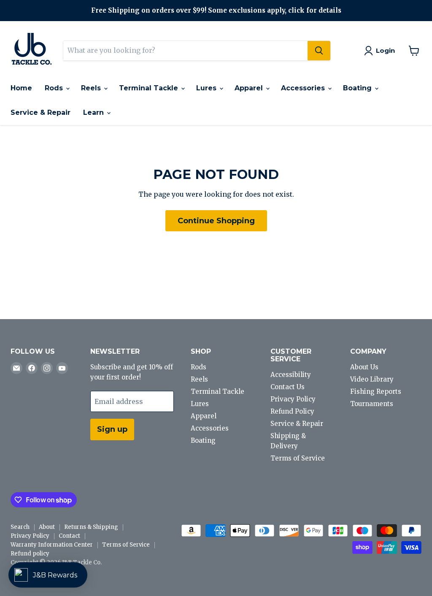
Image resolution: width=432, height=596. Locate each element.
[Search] (319, 50)
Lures (207, 88)
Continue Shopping (216, 220)
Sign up (112, 429)
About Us (364, 367)
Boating (358, 88)
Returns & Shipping (91, 527)
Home (21, 88)
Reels (92, 88)
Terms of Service (297, 458)
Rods (55, 88)
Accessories (304, 88)
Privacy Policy (293, 399)
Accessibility (290, 375)
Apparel (250, 88)
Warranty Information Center (52, 544)
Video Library (372, 379)
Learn (94, 112)
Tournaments (371, 404)
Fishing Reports (375, 391)
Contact (69, 535)
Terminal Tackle (149, 88)
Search (20, 527)
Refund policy (30, 553)
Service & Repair (40, 112)
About (47, 527)
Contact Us (287, 387)
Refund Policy (292, 411)
